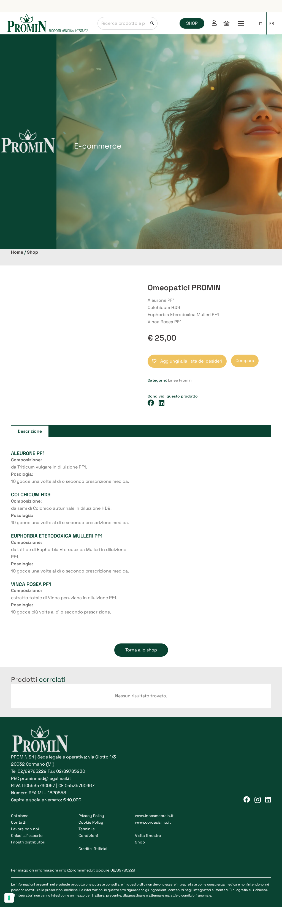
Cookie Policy (90, 822)
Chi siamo (20, 815)
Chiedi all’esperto (27, 835)
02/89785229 (32, 771)
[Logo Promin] (48, 23)
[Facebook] (246, 799)
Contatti (18, 822)
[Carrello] (226, 23)
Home (17, 252)
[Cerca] (151, 23)
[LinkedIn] (268, 799)
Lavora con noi (25, 828)
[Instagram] (257, 799)
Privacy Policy (91, 815)
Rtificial (100, 848)
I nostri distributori (28, 842)
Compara (244, 360)
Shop (32, 252)
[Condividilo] (153, 403)
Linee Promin (180, 380)
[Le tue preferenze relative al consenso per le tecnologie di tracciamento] (9, 898)
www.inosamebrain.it (154, 815)
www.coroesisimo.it (153, 822)
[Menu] (241, 23)
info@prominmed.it (77, 870)
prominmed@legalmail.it (45, 778)
